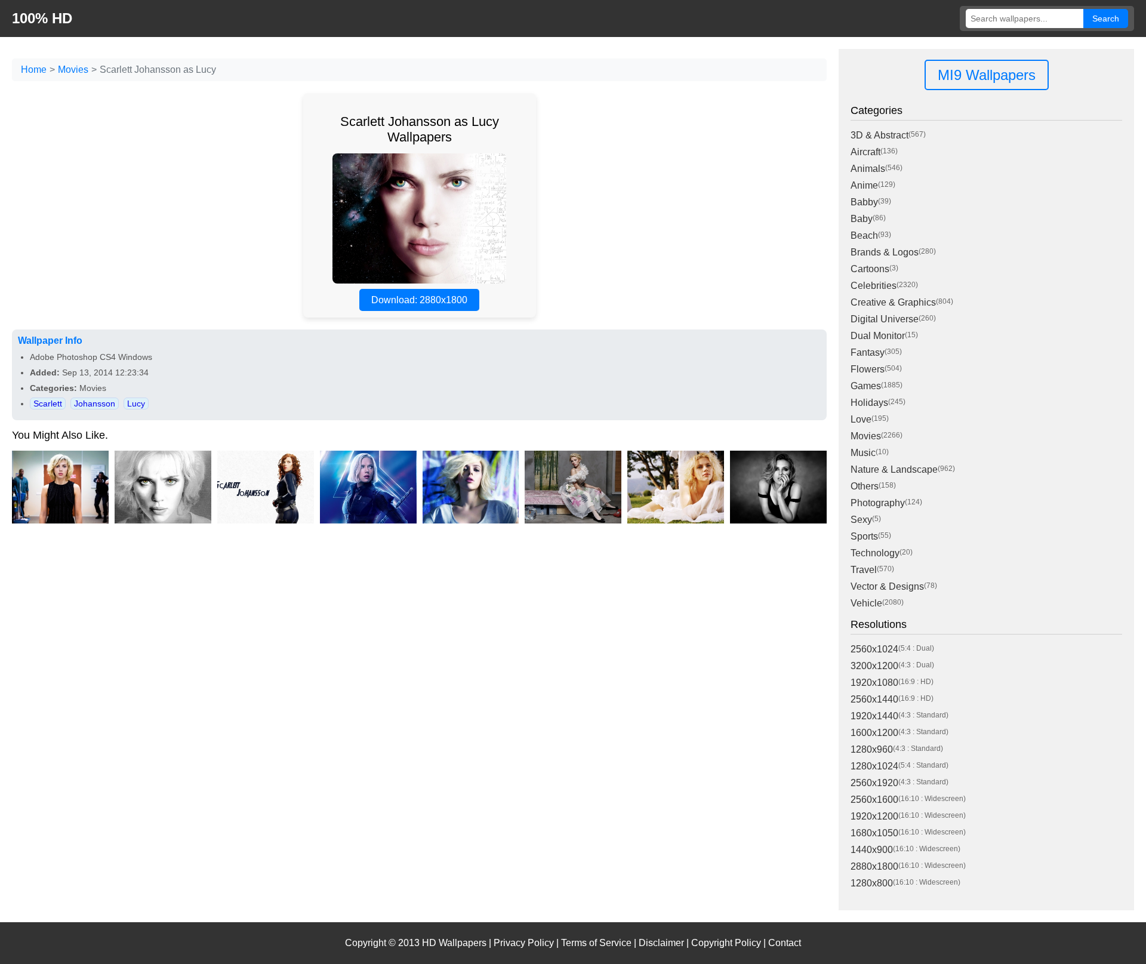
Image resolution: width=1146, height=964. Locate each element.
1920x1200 (874, 816)
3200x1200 (874, 666)
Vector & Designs (887, 586)
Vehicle (866, 603)
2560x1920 (874, 783)
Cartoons (870, 269)
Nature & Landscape (894, 469)
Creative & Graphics (893, 302)
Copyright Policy (726, 943)
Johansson (94, 403)
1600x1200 (874, 733)
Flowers (868, 369)
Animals (868, 169)
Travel (864, 570)
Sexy (861, 520)
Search (1105, 18)
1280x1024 (874, 766)
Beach (864, 235)
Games (866, 386)
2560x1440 (874, 699)
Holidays (869, 403)
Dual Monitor (878, 336)
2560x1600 (874, 799)
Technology (875, 553)
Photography (878, 503)
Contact (784, 943)
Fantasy (868, 352)
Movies (73, 69)
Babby (864, 202)
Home (34, 69)
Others (865, 486)
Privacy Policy (524, 943)
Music (863, 453)
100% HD (42, 18)
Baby (862, 219)
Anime (864, 185)
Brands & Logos (885, 252)
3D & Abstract (879, 135)
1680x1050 (874, 833)
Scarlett (47, 403)
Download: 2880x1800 (419, 300)
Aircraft (865, 152)
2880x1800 (874, 866)
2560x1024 (874, 649)
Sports (864, 536)
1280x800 (872, 883)
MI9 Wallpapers (987, 75)
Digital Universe (885, 319)
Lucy (136, 403)
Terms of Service (596, 943)
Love (861, 419)
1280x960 (872, 749)
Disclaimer (661, 943)
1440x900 (872, 850)
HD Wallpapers (454, 943)
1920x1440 (874, 716)
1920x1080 (874, 682)
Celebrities (874, 286)
